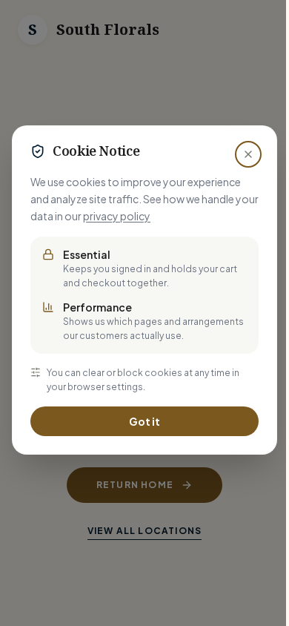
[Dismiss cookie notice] (248, 154)
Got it (144, 421)
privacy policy (116, 216)
